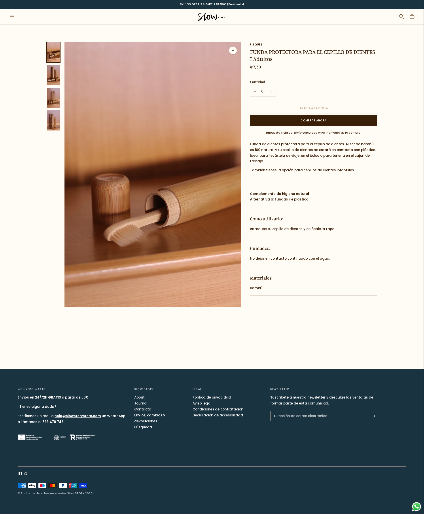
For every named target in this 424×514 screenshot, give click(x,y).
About (139, 397)
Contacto (142, 409)
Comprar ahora (313, 120)
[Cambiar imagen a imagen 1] (53, 52)
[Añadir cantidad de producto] (254, 91)
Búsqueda (143, 427)
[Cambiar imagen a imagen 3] (53, 98)
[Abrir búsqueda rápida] (401, 16)
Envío (298, 132)
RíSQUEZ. (257, 44)
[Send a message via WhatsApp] (416, 506)
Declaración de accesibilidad (218, 415)
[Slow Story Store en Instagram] (25, 473)
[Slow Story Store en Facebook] (20, 473)
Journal (141, 403)
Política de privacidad (212, 397)
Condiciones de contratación (218, 409)
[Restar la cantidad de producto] (271, 91)
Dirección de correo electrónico (297, 411)
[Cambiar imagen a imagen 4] (53, 120)
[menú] (12, 16)
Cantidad (257, 81)
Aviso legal (202, 403)
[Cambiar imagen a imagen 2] (53, 75)
